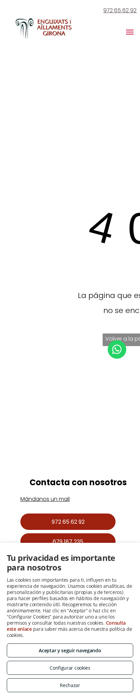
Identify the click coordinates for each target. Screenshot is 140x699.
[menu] (130, 32)
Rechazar (70, 685)
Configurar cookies (70, 668)
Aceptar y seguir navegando (70, 650)
